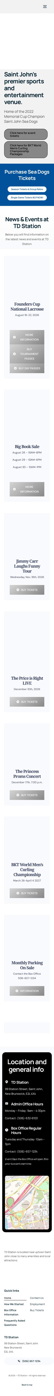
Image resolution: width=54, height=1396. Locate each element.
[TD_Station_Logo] (15, 6)
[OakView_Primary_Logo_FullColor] (29, 1266)
